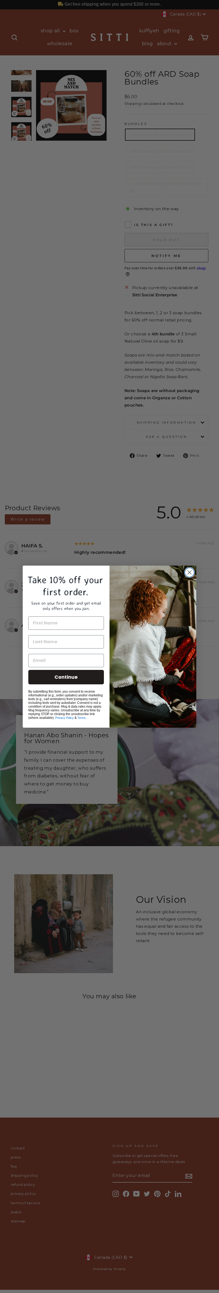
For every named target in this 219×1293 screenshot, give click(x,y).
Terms (81, 717)
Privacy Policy (64, 717)
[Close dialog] (189, 572)
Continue (66, 677)
